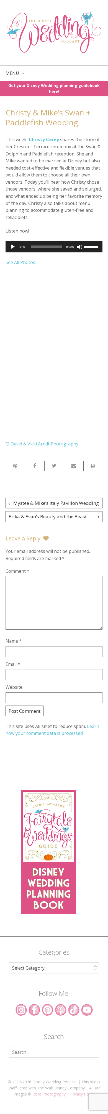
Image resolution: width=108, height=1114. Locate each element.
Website (14, 687)
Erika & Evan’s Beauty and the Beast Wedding (55, 516)
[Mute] (80, 247)
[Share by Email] (73, 466)
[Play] (13, 247)
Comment (17, 571)
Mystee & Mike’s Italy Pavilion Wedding (56, 503)
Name (14, 641)
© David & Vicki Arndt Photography (42, 444)
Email (13, 664)
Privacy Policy (82, 1094)
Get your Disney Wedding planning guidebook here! (54, 88)
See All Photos (20, 262)
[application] (54, 246)
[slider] (92, 246)
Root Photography (49, 1094)
